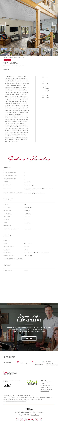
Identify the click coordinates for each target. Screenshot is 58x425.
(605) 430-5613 (45, 391)
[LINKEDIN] (21, 419)
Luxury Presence (38, 412)
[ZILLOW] (32, 419)
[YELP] (40, 419)
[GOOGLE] (17, 419)
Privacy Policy (35, 415)
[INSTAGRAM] (25, 419)
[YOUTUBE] (29, 419)
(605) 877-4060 (39, 364)
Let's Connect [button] (29, 338)
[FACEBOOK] (36, 419)
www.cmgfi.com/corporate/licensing (16, 401)
